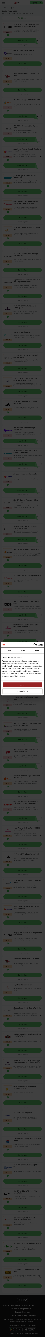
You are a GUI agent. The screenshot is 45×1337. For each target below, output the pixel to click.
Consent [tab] (8, 650)
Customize (21, 691)
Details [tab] (22, 650)
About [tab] (37, 650)
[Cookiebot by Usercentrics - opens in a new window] (33, 644)
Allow (22, 685)
